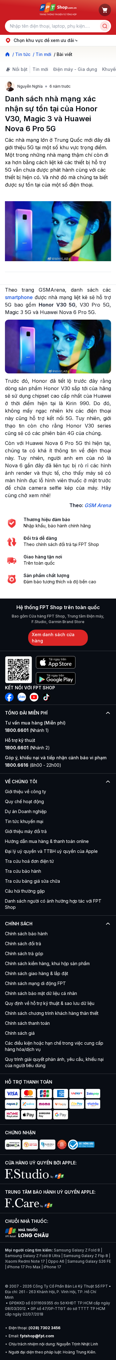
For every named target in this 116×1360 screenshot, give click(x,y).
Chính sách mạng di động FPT (35, 983)
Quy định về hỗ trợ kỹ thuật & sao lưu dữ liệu (49, 1003)
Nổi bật (20, 69)
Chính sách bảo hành (26, 933)
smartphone (19, 297)
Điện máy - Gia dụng (75, 69)
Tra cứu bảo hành (23, 871)
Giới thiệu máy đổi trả (26, 831)
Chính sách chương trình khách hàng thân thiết (51, 1013)
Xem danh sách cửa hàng (53, 637)
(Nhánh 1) (27, 730)
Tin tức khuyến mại (24, 821)
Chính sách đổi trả (23, 943)
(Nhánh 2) (27, 747)
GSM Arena (97, 505)
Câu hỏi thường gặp (25, 891)
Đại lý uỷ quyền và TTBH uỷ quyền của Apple (51, 851)
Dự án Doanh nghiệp (26, 811)
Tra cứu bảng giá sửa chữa (32, 881)
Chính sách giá (20, 1033)
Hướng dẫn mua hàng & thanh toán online (47, 841)
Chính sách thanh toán (27, 1023)
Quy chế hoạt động (24, 801)
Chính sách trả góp (24, 953)
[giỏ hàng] (105, 10)
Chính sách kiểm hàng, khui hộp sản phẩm (47, 963)
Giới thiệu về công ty (25, 791)
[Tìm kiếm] (105, 26)
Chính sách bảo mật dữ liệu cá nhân (41, 993)
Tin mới (40, 69)
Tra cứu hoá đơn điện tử (29, 861)
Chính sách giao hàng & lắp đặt (36, 973)
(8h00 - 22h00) (33, 765)
